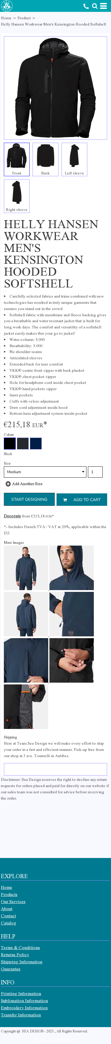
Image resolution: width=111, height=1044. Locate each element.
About (6, 908)
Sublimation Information (24, 1000)
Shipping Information (21, 961)
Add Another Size (27, 483)
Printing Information (21, 993)
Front (16, 172)
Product (24, 17)
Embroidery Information (24, 1007)
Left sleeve (74, 172)
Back (45, 172)
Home (6, 17)
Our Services (13, 901)
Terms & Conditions (20, 947)
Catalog (8, 923)
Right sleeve (17, 209)
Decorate (12, 516)
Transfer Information (21, 1015)
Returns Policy (15, 954)
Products (9, 894)
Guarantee (10, 969)
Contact (8, 916)
